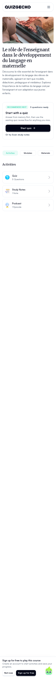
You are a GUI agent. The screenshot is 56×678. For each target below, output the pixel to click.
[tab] (10, 153)
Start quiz (26, 128)
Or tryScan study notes (17, 134)
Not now (8, 673)
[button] (28, 177)
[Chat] (49, 671)
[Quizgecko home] (18, 7)
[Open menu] (49, 7)
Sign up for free (26, 673)
